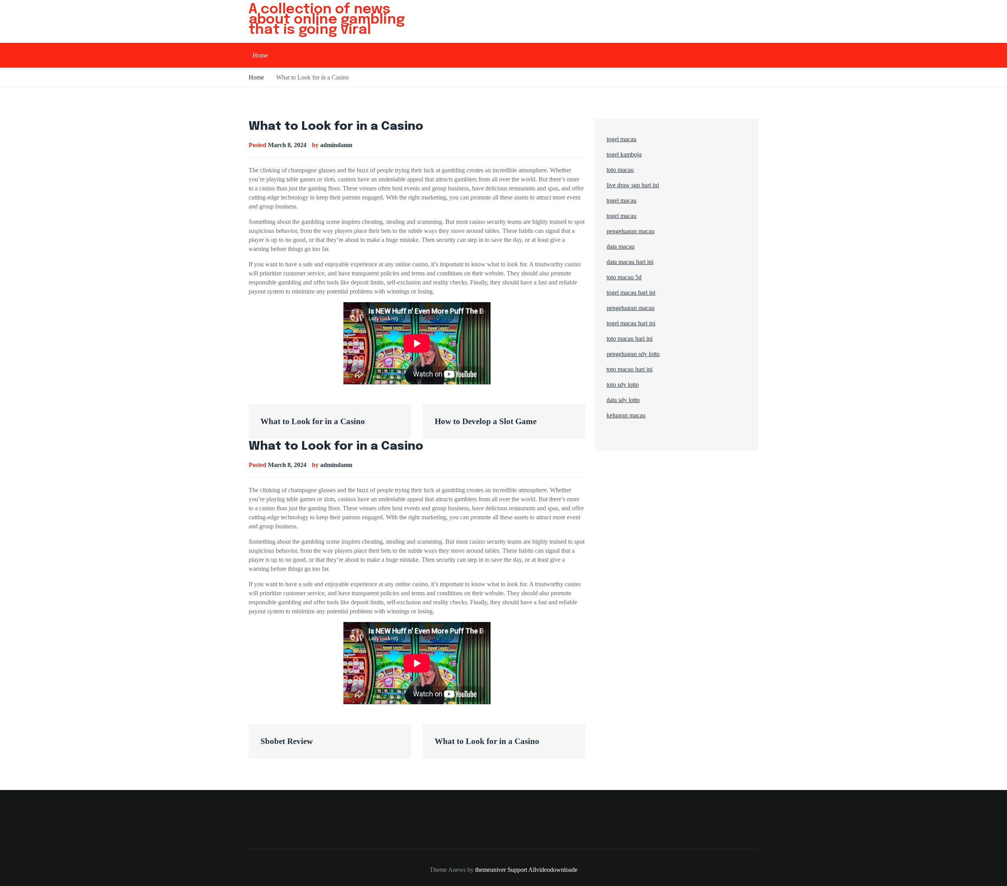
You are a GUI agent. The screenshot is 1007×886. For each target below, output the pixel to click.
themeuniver (490, 869)
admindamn (336, 145)
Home (260, 55)
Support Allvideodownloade (542, 869)
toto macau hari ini (630, 338)
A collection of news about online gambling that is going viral (327, 19)
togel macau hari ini (631, 323)
